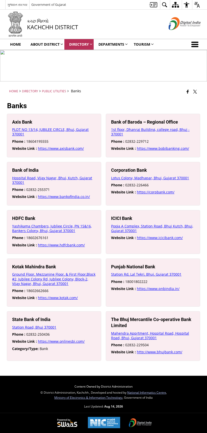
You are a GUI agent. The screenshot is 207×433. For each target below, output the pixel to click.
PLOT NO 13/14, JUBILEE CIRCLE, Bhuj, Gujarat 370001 (50, 131)
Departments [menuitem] (111, 44)
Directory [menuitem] (79, 44)
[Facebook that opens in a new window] (188, 92)
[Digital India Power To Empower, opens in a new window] (140, 423)
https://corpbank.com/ (155, 192)
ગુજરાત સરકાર (17, 4)
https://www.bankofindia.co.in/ (64, 196)
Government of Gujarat (48, 4)
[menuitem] (153, 4)
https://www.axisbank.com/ (61, 148)
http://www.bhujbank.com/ (159, 352)
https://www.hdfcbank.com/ (61, 245)
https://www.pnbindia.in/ (158, 288)
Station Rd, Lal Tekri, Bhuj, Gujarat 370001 (146, 274)
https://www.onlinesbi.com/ (61, 341)
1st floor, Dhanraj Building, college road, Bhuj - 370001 (150, 131)
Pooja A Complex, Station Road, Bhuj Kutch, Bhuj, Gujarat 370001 (152, 228)
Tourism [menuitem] (142, 44)
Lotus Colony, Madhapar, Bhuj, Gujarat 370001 (150, 178)
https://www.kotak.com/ (58, 297)
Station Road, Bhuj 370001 (34, 327)
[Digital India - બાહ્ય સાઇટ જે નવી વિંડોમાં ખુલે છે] (178, 34)
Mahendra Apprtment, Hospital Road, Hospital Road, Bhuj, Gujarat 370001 (150, 335)
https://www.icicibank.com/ (160, 237)
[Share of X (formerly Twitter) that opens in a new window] (195, 92)
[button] (196, 44)
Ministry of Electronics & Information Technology (88, 397)
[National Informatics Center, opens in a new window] (104, 423)
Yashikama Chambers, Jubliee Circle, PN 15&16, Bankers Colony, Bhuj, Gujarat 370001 (52, 228)
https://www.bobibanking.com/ (163, 148)
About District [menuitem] (45, 44)
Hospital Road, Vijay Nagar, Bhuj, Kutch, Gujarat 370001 (52, 180)
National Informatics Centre (146, 392)
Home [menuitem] (15, 44)
